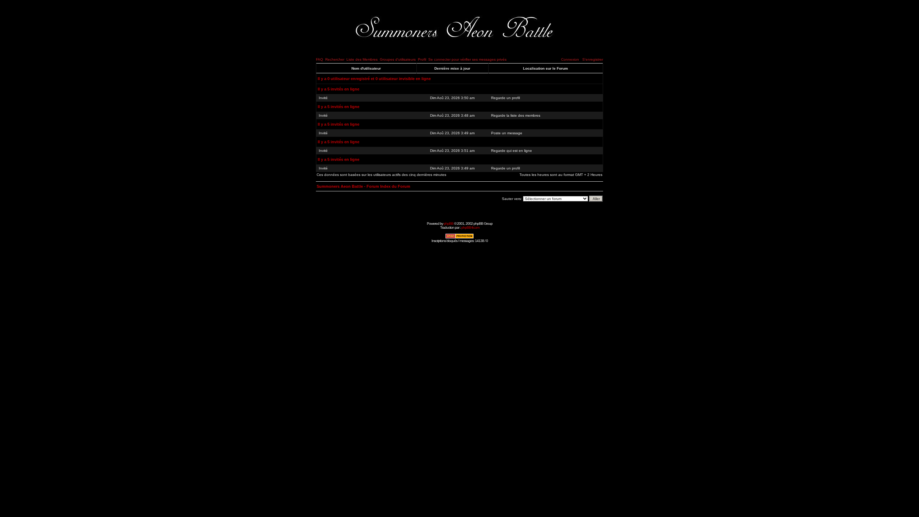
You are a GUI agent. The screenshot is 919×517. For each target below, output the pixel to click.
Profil (422, 59)
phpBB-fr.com (470, 227)
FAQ (319, 59)
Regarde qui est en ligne (511, 151)
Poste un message (506, 133)
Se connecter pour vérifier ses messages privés (467, 59)
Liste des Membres (362, 59)
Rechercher (334, 59)
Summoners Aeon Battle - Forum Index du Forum (363, 186)
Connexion (570, 59)
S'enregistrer (592, 59)
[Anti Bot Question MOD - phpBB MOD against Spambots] (459, 237)
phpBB (448, 223)
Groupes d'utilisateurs (398, 59)
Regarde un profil (505, 98)
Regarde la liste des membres (515, 115)
